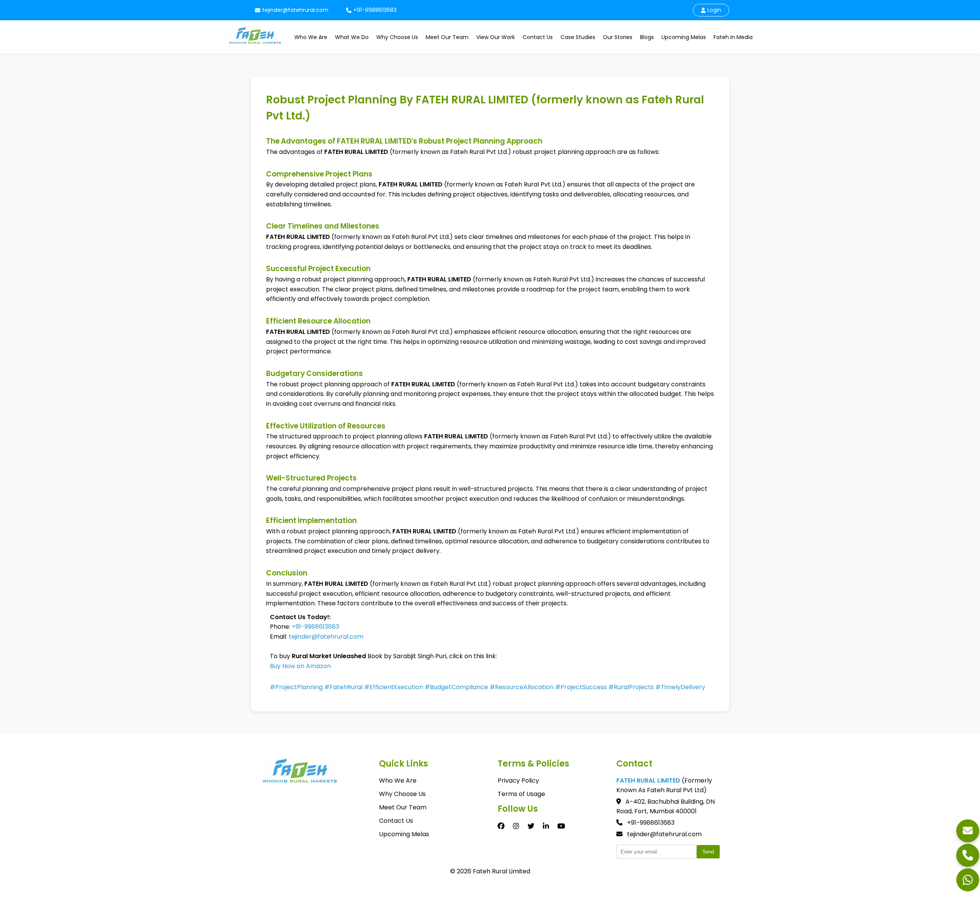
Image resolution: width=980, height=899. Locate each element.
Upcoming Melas (684, 37)
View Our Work (495, 37)
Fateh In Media (733, 37)
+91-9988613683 (375, 10)
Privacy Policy (518, 780)
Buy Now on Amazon (300, 666)
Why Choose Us (397, 37)
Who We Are (310, 37)
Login (714, 10)
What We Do (352, 37)
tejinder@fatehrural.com (295, 10)
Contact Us (538, 37)
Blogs (647, 37)
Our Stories (617, 37)
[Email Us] (967, 830)
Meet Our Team (447, 37)
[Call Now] (967, 855)
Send (708, 852)
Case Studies (577, 37)
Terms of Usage (521, 793)
